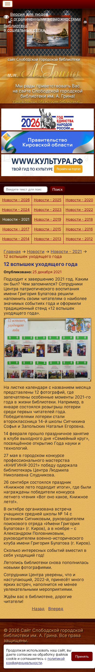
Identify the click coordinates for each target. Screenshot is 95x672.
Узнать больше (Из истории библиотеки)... (48, 101)
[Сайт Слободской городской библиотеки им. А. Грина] (47, 68)
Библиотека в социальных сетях (24, 27)
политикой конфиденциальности (35, 660)
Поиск (57, 189)
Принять (82, 656)
